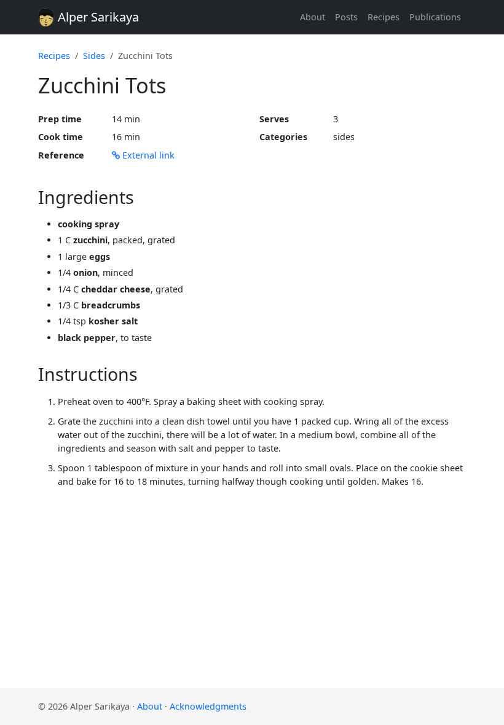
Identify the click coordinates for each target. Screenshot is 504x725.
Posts (346, 17)
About (312, 17)
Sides (94, 55)
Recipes (384, 17)
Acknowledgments (208, 706)
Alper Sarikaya (97, 17)
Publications (435, 17)
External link (147, 155)
